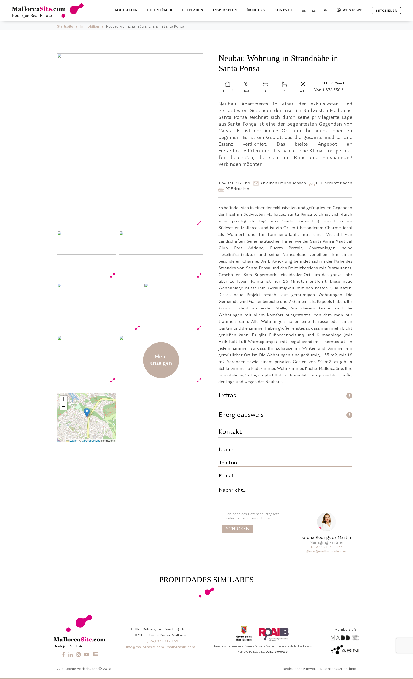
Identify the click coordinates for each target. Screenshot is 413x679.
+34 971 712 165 (234, 183)
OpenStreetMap (91, 440)
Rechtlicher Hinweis (299, 669)
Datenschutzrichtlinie (338, 669)
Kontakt (283, 10)
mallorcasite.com (181, 647)
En (314, 10)
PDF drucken (237, 189)
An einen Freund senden (283, 183)
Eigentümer (160, 10)
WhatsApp (352, 10)
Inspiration (225, 10)
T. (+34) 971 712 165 (160, 641)
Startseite (65, 26)
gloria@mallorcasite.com (326, 551)
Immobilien (126, 10)
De (324, 10)
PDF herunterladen (334, 183)
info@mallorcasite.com (145, 647)
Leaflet (73, 440)
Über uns (256, 10)
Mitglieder (386, 10)
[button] (87, 413)
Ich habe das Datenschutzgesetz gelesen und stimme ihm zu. (252, 516)
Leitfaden (192, 10)
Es (304, 10)
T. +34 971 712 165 (326, 547)
